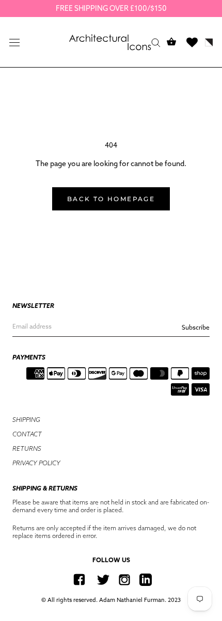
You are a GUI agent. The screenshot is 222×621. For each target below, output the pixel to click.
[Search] (156, 42)
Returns (26, 448)
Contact (27, 434)
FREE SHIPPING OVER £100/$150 (111, 8)
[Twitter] (103, 579)
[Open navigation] (14, 42)
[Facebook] (79, 579)
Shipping (26, 419)
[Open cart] (171, 42)
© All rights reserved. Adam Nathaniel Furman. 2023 (111, 599)
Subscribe (196, 327)
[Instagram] (124, 579)
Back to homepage (111, 199)
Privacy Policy (36, 463)
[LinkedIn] (145, 579)
